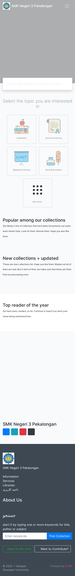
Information (11, 476)
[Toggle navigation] (67, 6)
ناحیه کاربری (10, 489)
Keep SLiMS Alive (19, 549)
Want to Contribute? (54, 549)
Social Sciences (53, 138)
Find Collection (59, 536)
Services (8, 481)
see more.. (37, 201)
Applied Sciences (21, 169)
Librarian (9, 485)
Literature (21, 138)
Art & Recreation (53, 169)
